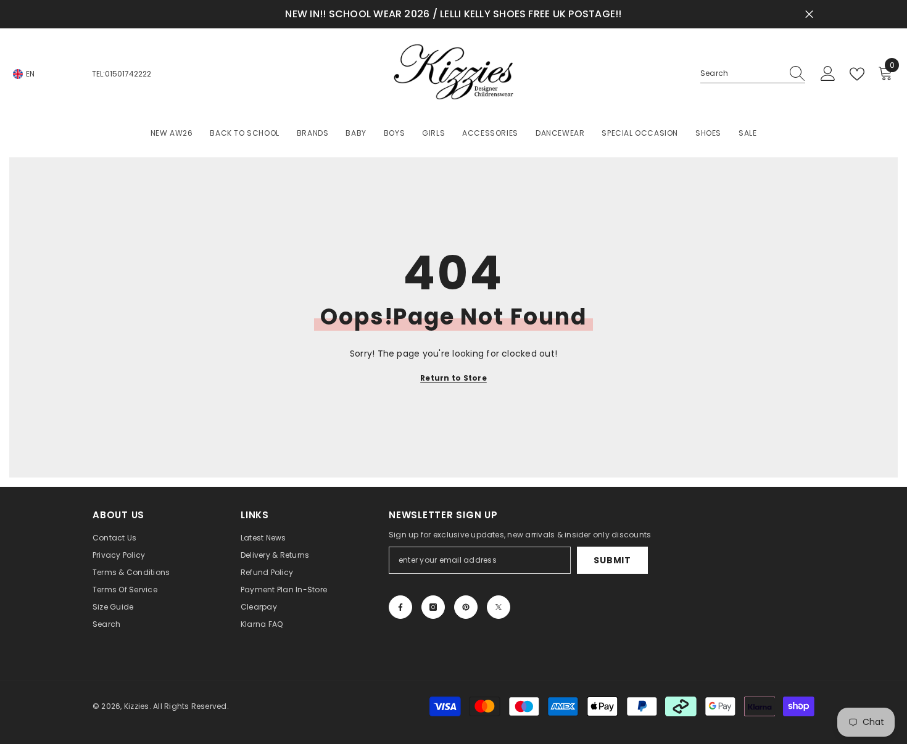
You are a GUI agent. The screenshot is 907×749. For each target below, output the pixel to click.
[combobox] (741, 73)
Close (809, 14)
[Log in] (828, 74)
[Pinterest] (466, 607)
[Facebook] (400, 607)
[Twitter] (498, 607)
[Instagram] (433, 607)
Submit (612, 560)
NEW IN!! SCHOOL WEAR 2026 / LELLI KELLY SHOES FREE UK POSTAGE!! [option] (453, 14)
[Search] (752, 73)
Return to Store (453, 378)
